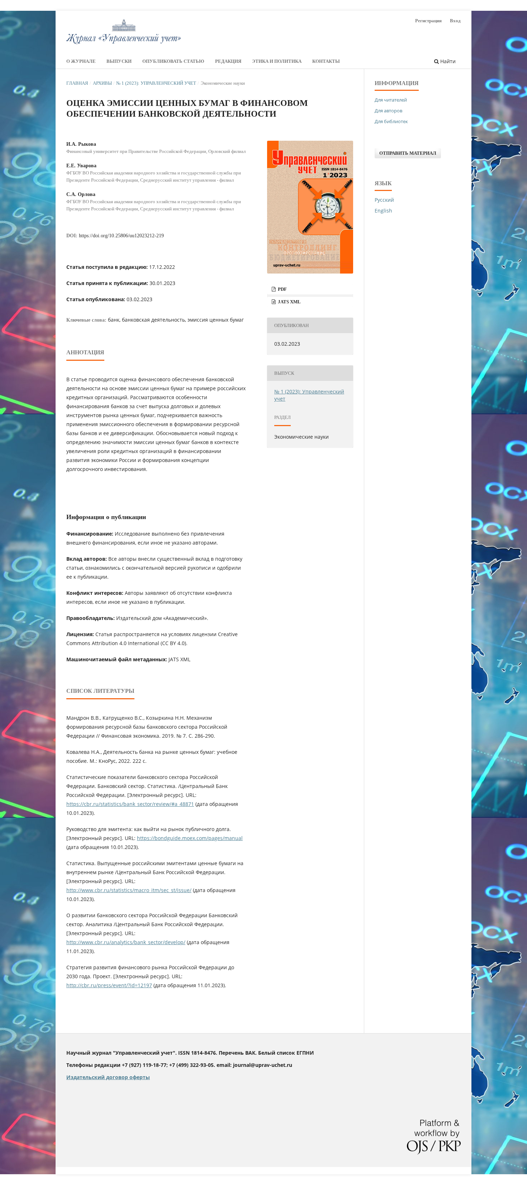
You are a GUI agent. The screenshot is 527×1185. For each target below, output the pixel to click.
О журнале (81, 61)
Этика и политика (277, 61)
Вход (455, 20)
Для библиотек (391, 121)
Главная (77, 83)
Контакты (326, 61)
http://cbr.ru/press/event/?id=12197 (109, 985)
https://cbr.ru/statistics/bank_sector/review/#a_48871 (130, 804)
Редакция (228, 61)
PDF (282, 289)
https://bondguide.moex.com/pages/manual (190, 838)
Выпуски (119, 61)
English (383, 210)
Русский (384, 199)
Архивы (102, 83)
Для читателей (391, 100)
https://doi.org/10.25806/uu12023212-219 (121, 235)
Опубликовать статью (173, 61)
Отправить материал (407, 153)
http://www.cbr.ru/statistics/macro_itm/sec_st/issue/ (128, 890)
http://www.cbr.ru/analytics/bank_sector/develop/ (125, 942)
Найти (447, 61)
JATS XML (289, 301)
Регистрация (428, 20)
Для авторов (388, 110)
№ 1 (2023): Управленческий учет (156, 83)
